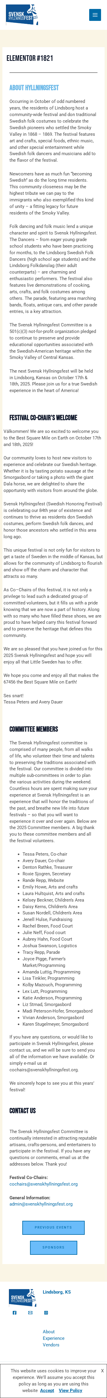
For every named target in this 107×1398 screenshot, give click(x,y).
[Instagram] (46, 1312)
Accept (47, 1390)
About (49, 1331)
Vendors (51, 1345)
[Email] (30, 1312)
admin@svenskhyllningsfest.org (41, 1204)
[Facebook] (14, 1312)
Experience (53, 1338)
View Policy (70, 1390)
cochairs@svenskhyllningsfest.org (44, 1184)
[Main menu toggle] (95, 15)
